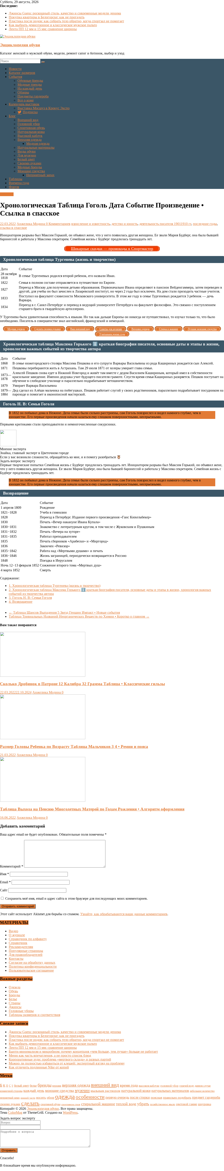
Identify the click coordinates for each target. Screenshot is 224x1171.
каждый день (33, 1091)
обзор (50, 1097)
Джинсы (15, 1007)
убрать (143, 1103)
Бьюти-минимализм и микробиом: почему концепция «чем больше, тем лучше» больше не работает (83, 1051)
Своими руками (29, 163)
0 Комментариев (58, 224)
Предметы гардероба (33, 96)
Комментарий (11, 866)
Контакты (16, 958)
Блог (12, 116)
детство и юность (125, 224)
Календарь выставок (24, 104)
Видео (13, 931)
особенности (90, 1097)
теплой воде (126, 1104)
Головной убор (29, 124)
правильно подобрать (177, 1097)
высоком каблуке (149, 1085)
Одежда (14, 987)
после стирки (140, 1097)
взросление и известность (90, 224)
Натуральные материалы (36, 147)
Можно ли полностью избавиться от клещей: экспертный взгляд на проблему (67, 1063)
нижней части (28, 1098)
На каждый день (30, 88)
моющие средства (59, 1091)
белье (33, 1085)
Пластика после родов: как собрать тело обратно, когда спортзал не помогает (66, 21)
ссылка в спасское (13, 228)
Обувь (13, 991)
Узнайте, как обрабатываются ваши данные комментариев (123, 914)
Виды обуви (27, 151)
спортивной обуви (50, 1104)
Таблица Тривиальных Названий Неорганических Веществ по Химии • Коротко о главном (79, 616)
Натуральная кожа (31, 132)
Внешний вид (28, 120)
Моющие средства (31, 171)
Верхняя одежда (30, 139)
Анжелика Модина (31, 224)
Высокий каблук (30, 136)
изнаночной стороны (11, 1091)
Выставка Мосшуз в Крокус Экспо (44, 108)
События (15, 76)
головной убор (169, 1085)
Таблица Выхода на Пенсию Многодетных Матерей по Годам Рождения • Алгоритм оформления (92, 809)
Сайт (3, 890)
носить (41, 1097)
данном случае (203, 1085)
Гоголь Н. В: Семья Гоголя (30, 597)
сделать (30, 1103)
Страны (14, 1003)
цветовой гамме (186, 1104)
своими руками (10, 1104)
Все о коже (26, 100)
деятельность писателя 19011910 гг (165, 224)
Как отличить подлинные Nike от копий (39, 1067)
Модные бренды (30, 167)
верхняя (56, 1085)
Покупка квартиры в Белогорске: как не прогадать (46, 17)
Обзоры (23, 92)
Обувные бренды (30, 80)
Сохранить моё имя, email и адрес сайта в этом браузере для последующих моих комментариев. (76, 898)
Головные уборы (21, 1011)
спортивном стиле (70, 1104)
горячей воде (186, 1085)
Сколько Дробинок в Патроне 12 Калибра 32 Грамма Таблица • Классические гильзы (82, 683)
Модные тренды (30, 84)
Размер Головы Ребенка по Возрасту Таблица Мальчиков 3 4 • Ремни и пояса (74, 746)
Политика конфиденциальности (33, 966)
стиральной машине (98, 1104)
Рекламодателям (21, 947)
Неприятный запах (40, 175)
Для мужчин (27, 155)
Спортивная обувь (31, 128)
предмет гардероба (206, 1097)
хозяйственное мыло (162, 1104)
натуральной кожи (135, 1091)
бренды (44, 1085)
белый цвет (21, 1085)
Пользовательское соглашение (31, 970)
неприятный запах (10, 1097)
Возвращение (20, 601)
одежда (65, 1096)
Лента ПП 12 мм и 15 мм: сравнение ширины (43, 29)
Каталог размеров (22, 73)
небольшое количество (202, 1091)
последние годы (205, 224)
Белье (13, 999)
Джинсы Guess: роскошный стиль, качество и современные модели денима (65, 13)
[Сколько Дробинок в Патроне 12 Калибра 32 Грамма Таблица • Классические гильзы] (42, 675)
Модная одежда (37, 143)
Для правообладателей (25, 955)
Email (5, 882)
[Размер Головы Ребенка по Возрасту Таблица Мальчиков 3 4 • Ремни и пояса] (42, 738)
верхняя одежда (76, 1085)
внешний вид (105, 1085)
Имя (4, 874)
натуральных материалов (170, 1091)
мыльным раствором (105, 1091)
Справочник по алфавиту (28, 939)
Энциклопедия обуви (20, 45)
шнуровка (204, 1104)
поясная (156, 1097)
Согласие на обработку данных (32, 962)
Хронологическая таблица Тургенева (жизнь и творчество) (54, 585)
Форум (14, 187)
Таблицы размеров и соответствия (34, 1015)
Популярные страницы (26, 951)
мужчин (82, 1090)
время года (129, 1085)
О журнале (17, 935)
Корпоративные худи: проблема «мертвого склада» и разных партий (60, 1059)
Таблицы (15, 179)
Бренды (14, 995)
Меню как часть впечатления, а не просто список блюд (50, 1055)
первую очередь (117, 1097)
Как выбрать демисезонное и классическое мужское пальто (53, 25)
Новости (15, 69)
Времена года (19, 183)
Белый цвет (26, 159)
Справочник (18, 943)
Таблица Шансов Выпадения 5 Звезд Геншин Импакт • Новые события (64, 612)
